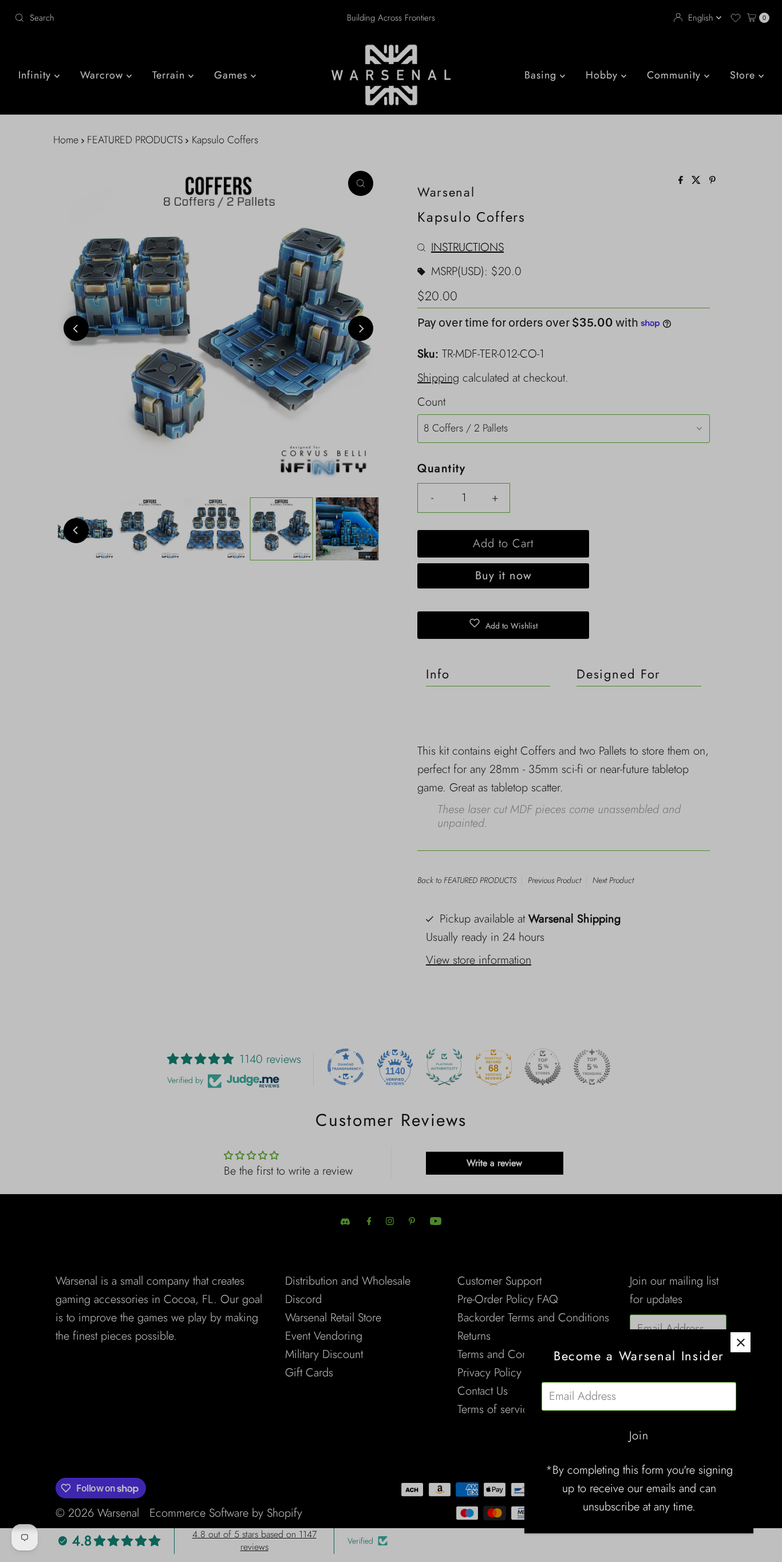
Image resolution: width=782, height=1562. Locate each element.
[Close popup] (740, 1342)
